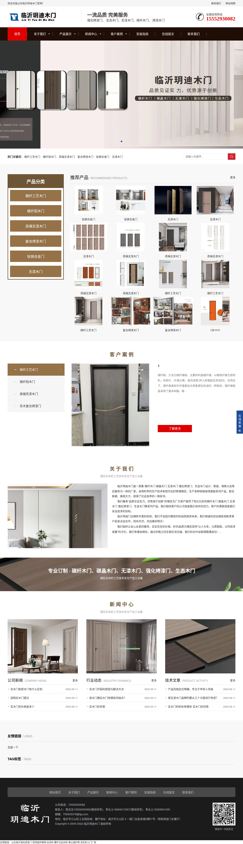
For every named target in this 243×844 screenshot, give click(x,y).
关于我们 (40, 34)
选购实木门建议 (44, 698)
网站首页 (55, 792)
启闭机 (50, 842)
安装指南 (142, 34)
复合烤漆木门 (85, 156)
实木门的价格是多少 (44, 706)
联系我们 (216, 3)
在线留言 (168, 34)
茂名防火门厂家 (88, 842)
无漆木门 (117, 156)
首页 (17, 34)
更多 (232, 177)
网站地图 (230, 3)
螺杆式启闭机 (61, 842)
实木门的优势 (123, 706)
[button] (121, 141)
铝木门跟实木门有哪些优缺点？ (123, 698)
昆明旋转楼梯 (39, 842)
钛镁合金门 (102, 156)
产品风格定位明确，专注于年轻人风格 (201, 689)
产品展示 (65, 34)
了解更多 (175, 428)
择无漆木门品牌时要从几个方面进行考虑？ (201, 698)
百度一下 (13, 747)
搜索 (231, 156)
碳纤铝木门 (49, 156)
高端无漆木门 (67, 156)
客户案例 (117, 34)
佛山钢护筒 (74, 842)
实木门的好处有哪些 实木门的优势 (201, 706)
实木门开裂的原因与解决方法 (123, 689)
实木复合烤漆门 (30, 406)
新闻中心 (91, 34)
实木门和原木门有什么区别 (44, 689)
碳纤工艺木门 (32, 156)
